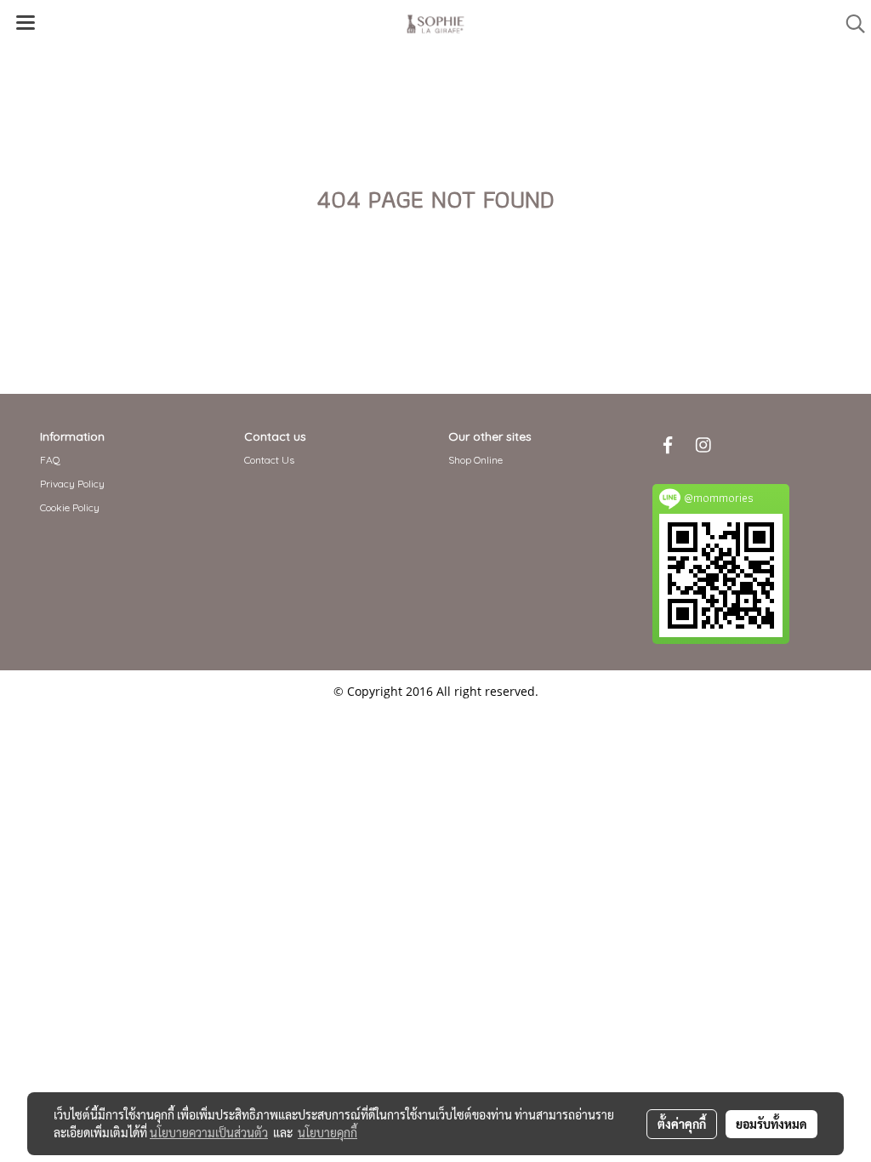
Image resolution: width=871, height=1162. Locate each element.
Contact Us (269, 459)
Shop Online (475, 459)
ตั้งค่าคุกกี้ (682, 1123)
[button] (850, 23)
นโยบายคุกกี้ (327, 1132)
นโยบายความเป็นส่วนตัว (209, 1132)
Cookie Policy (70, 507)
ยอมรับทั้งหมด (771, 1123)
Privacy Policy (72, 483)
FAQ (50, 459)
